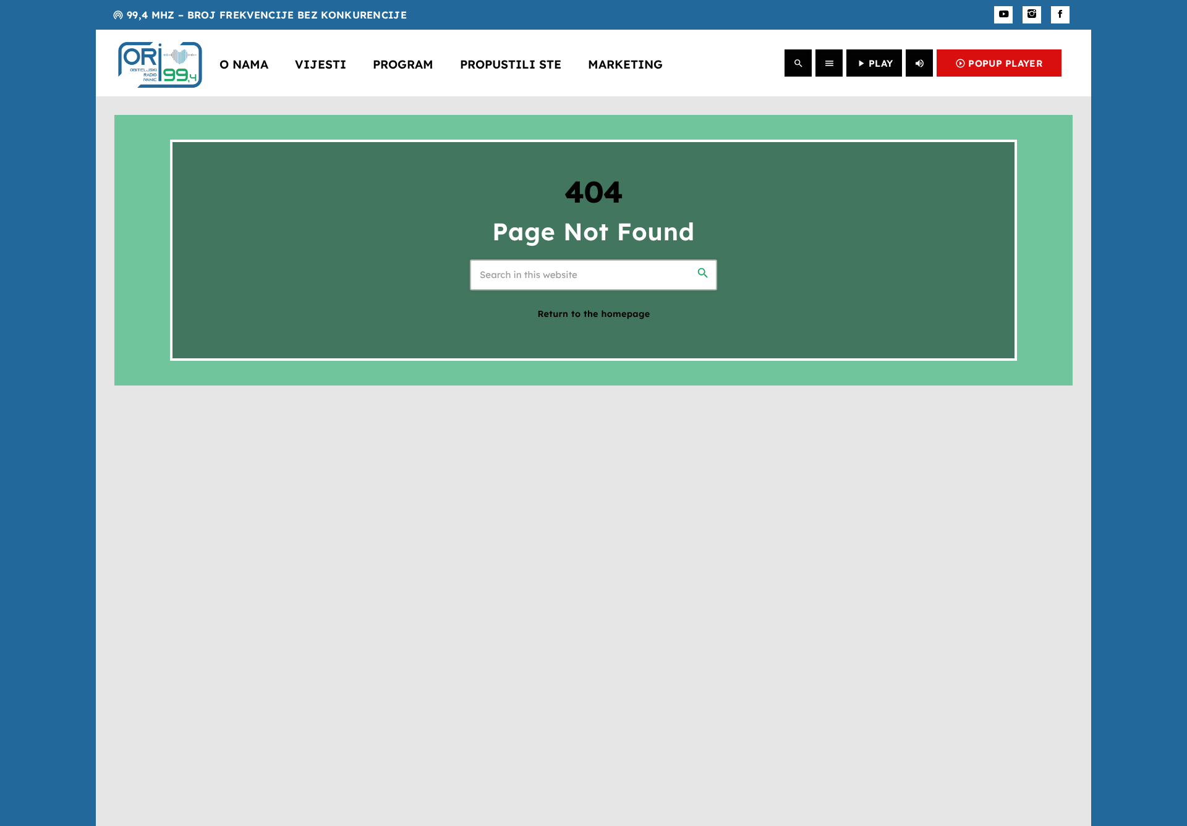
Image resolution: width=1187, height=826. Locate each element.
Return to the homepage (593, 313)
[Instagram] (1032, 14)
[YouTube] (1003, 14)
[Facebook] (1060, 14)
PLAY (874, 63)
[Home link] (160, 63)
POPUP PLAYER (999, 63)
